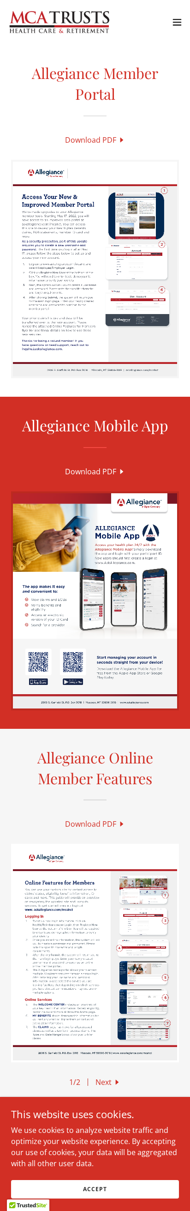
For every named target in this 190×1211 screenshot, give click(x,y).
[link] (59, 22)
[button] (177, 22)
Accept (95, 1189)
